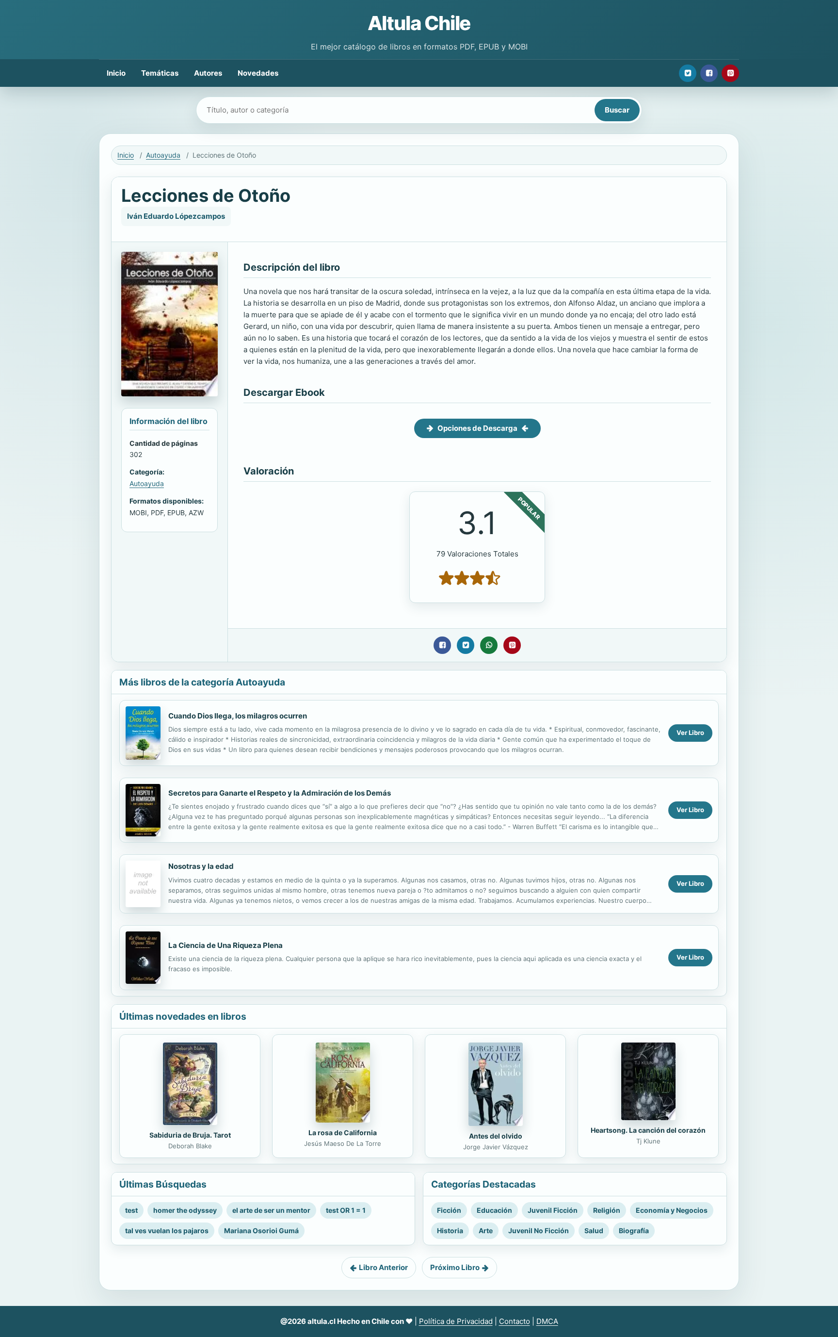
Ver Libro (690, 732)
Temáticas (159, 73)
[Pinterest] (730, 73)
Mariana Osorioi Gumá (261, 1230)
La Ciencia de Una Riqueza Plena (225, 945)
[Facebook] (709, 73)
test (131, 1210)
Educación (494, 1210)
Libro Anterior (383, 1267)
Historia (450, 1230)
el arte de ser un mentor (271, 1210)
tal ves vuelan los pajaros (167, 1230)
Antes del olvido (495, 1136)
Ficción (449, 1210)
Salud (593, 1230)
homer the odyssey (185, 1210)
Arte (486, 1230)
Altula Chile (419, 23)
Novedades (258, 73)
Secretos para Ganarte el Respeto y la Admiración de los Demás (279, 793)
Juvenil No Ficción (538, 1230)
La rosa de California (342, 1132)
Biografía (634, 1230)
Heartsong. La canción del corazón (648, 1130)
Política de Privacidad (456, 1321)
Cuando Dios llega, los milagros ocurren (237, 715)
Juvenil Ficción (553, 1210)
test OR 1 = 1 (346, 1210)
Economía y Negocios (672, 1210)
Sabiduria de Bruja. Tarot (190, 1135)
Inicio (116, 73)
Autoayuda (163, 155)
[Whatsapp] (489, 645)
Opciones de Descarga (477, 428)
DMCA (547, 1321)
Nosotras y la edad (201, 866)
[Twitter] (687, 73)
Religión (606, 1210)
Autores (208, 73)
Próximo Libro (455, 1267)
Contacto (514, 1321)
